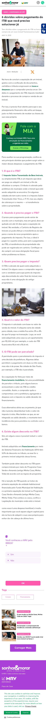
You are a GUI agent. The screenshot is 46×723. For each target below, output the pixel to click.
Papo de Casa (7, 686)
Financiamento (25, 597)
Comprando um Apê (17, 12)
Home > (6, 12)
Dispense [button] (26, 712)
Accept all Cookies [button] (12, 712)
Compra (8, 597)
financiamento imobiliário (13, 380)
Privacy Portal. (30, 706)
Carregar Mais (23, 648)
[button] (12, 717)
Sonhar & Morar (10, 2)
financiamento (28, 446)
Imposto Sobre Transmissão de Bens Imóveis (23, 175)
